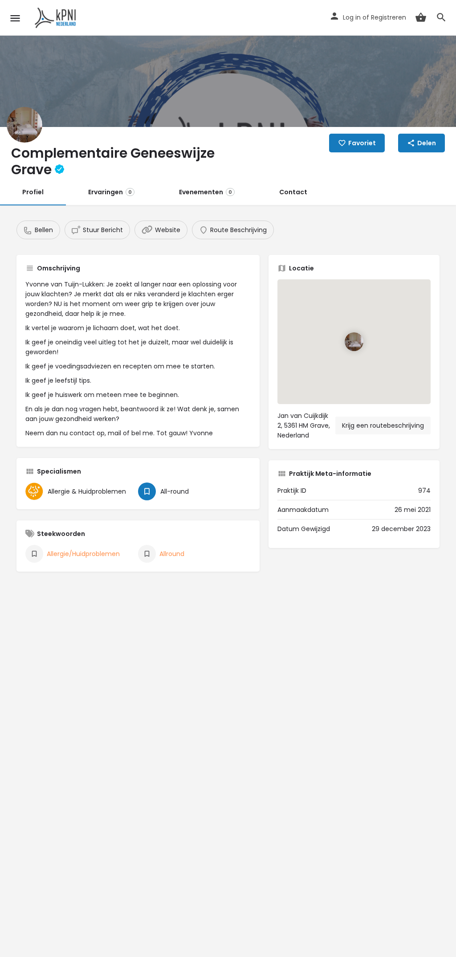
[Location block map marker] (354, 341)
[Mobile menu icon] (15, 18)
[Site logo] (57, 18)
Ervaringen (110, 192)
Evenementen (205, 192)
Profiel (33, 192)
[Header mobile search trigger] (441, 17)
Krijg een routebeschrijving (383, 425)
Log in (352, 17)
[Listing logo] (24, 125)
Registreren (388, 17)
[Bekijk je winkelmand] (421, 17)
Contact (293, 192)
